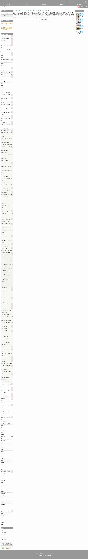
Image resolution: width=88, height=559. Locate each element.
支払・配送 (44, 4)
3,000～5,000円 (3, 534)
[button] (79, 14)
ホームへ (8, 4)
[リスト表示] (84, 7)
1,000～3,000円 (3, 532)
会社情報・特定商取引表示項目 (41, 553)
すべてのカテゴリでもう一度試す (44, 20)
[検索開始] (79, 7)
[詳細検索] (81, 7)
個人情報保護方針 (49, 553)
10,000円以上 (3, 539)
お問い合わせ (79, 4)
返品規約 (61, 4)
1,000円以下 (3, 530)
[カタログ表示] (87, 7)
